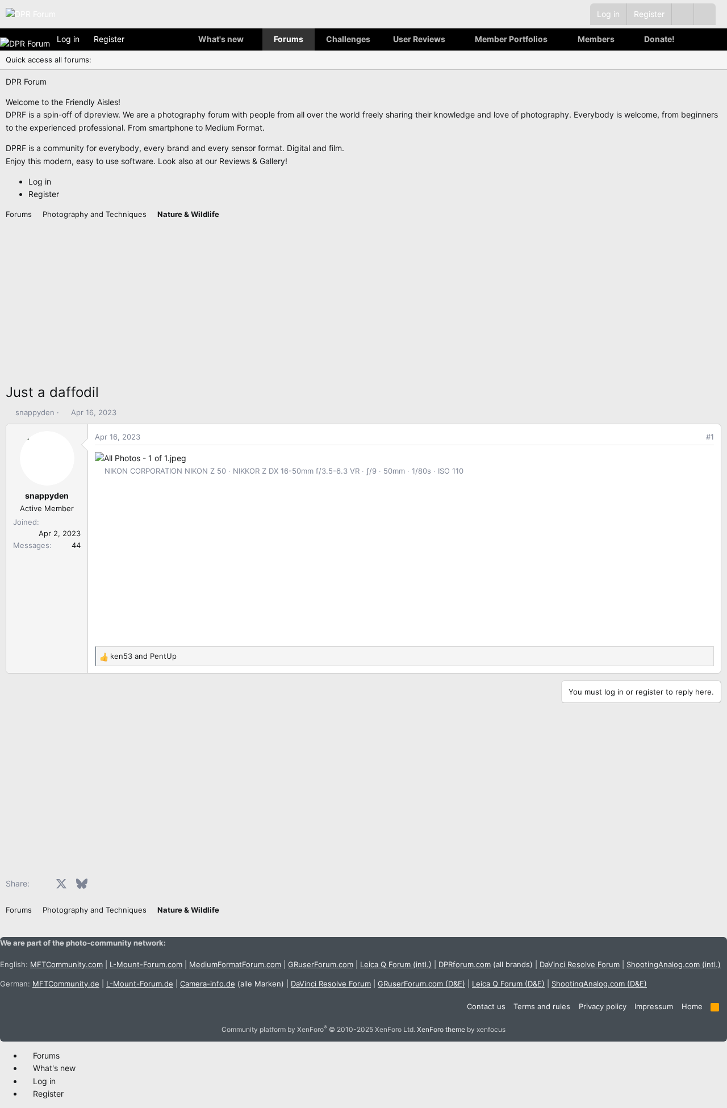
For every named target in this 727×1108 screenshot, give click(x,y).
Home (692, 1006)
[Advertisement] (346, 302)
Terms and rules (541, 1006)
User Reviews (419, 39)
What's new (221, 39)
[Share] (694, 437)
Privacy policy (602, 1006)
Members (596, 39)
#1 (710, 436)
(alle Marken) (232, 983)
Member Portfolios (511, 39)
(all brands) (485, 964)
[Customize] (682, 14)
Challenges (348, 39)
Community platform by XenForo (318, 1029)
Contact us (486, 1006)
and (143, 655)
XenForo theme (441, 1029)
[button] (704, 14)
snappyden (35, 412)
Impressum (653, 1006)
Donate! (659, 39)
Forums (288, 39)
